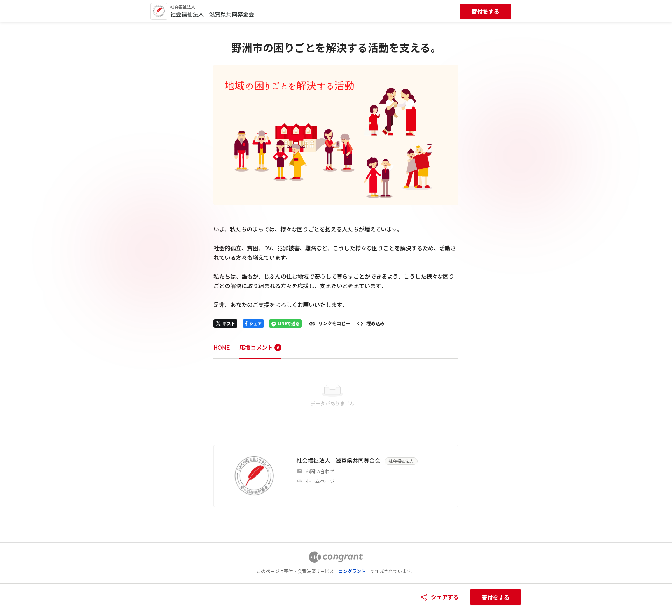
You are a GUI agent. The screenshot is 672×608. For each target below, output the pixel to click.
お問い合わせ (320, 471)
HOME (222, 347)
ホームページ (320, 480)
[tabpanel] (336, 395)
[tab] (222, 347)
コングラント (352, 571)
